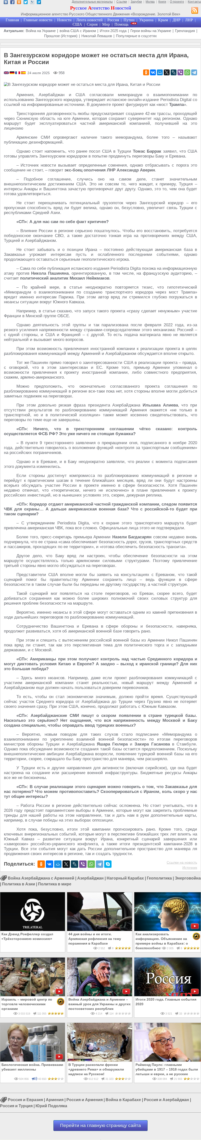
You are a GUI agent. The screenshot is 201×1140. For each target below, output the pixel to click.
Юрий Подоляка (51, 1106)
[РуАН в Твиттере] (26, 3)
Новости (64, 20)
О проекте (177, 1)
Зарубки (136, 1)
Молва (150, 1)
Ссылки (121, 1)
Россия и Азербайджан (166, 1100)
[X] (167, 72)
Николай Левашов (96, 36)
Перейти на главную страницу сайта (100, 1125)
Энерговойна (188, 878)
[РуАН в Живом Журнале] (32, 3)
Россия (113, 20)
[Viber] (180, 72)
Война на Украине (41, 31)
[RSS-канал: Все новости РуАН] (195, 11)
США (77, 24)
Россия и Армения (84, 1100)
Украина (146, 20)
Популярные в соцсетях (136, 36)
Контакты (194, 1)
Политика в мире (54, 884)
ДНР (176, 20)
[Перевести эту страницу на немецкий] (12, 73)
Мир (106, 24)
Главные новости (38, 20)
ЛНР (189, 20)
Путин (129, 20)
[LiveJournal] (173, 72)
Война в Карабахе (123, 1100)
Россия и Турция (16, 1106)
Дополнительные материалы (92, 1)
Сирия (92, 24)
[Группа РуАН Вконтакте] (6, 3)
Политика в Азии (18, 884)
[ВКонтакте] (153, 72)
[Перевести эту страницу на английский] (7, 73)
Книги (162, 1)
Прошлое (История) (60, 36)
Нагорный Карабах (125, 878)
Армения (54, 1100)
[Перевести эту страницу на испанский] (23, 73)
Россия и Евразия (25, 1100)
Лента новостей (89, 20)
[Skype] (108, 864)
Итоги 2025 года (113, 31)
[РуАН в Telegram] (39, 3)
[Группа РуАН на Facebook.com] (12, 3)
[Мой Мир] (160, 72)
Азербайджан (90, 878)
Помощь (121, 24)
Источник (189, 867)
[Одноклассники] (146, 72)
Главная (12, 20)
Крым (163, 20)
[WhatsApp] (187, 72)
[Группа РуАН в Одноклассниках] (19, 3)
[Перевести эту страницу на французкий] (18, 73)
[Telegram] (194, 72)
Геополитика (159, 878)
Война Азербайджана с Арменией (41, 878)
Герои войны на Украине (150, 31)
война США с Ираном (78, 31)
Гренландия (185, 31)
